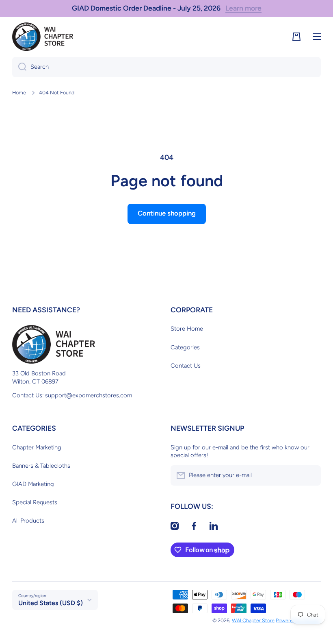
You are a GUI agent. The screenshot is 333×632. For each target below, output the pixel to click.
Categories (185, 347)
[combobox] (166, 67)
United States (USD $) (50, 603)
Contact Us (186, 365)
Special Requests (34, 502)
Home (19, 92)
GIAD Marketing (33, 484)
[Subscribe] (311, 475)
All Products (28, 520)
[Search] (19, 67)
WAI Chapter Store (253, 620)
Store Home (187, 328)
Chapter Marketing (36, 447)
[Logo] (42, 36)
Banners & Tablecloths (41, 465)
